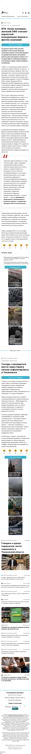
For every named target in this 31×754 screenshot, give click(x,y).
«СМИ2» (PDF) (26, 739)
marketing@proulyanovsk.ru (15, 698)
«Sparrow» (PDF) (15, 741)
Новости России (6, 22)
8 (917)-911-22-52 (14, 695)
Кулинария (5, 599)
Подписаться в (16, 45)
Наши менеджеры (15, 700)
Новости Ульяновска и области (10, 358)
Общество (5, 625)
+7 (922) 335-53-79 (19, 730)
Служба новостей (16, 25)
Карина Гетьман (13, 360)
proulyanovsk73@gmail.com (22, 729)
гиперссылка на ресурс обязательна (16, 715)
